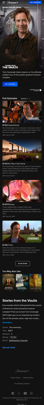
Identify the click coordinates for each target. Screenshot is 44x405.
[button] (4, 3)
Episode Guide (8, 348)
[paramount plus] (12, 2)
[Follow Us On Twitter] (18, 393)
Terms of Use (15, 378)
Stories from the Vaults (11, 7)
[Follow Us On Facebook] (13, 393)
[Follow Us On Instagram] (31, 393)
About (26, 7)
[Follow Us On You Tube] (25, 393)
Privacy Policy (28, 378)
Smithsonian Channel (18, 341)
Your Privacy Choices (22, 383)
